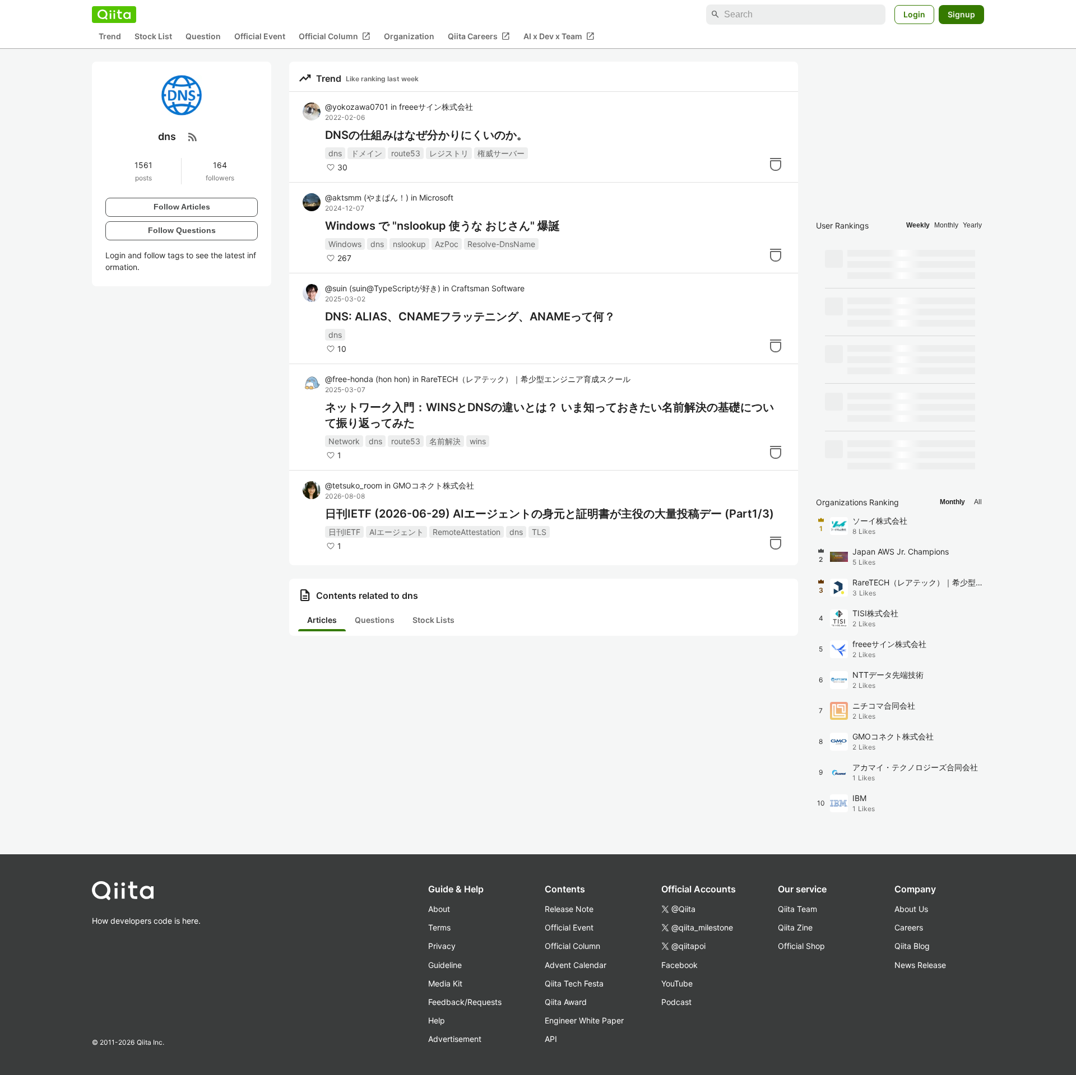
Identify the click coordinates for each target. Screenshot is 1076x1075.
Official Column (334, 36)
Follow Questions (182, 230)
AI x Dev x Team (559, 36)
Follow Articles (182, 206)
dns (335, 153)
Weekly (918, 225)
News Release (920, 965)
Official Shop (801, 946)
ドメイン (366, 153)
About (439, 909)
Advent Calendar (575, 965)
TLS (539, 532)
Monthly (946, 225)
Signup (961, 14)
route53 (405, 153)
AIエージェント (396, 532)
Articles (322, 620)
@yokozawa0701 (356, 106)
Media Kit (445, 983)
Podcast (676, 1002)
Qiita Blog (912, 946)
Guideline (445, 965)
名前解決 (445, 441)
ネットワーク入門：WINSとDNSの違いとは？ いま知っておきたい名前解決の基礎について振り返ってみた (549, 415)
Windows (344, 244)
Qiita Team (797, 909)
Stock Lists (433, 620)
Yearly (972, 225)
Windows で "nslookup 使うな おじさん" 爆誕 (442, 225)
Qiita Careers (479, 36)
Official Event (259, 36)
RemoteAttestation (466, 532)
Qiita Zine (795, 927)
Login (914, 14)
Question (203, 36)
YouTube (677, 983)
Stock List (153, 36)
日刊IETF (344, 532)
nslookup (409, 244)
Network (344, 441)
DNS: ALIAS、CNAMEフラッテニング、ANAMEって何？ (470, 316)
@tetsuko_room (353, 485)
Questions (375, 620)
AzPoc (446, 244)
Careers (908, 927)
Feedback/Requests (465, 1002)
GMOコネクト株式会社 (433, 485)
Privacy (442, 946)
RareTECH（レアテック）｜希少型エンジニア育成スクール (525, 379)
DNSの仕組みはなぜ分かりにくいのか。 (426, 135)
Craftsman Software (488, 288)
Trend (110, 36)
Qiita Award (566, 1002)
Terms (439, 927)
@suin (382, 288)
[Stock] (776, 164)
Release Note (569, 909)
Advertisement (454, 1039)
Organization (409, 36)
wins (478, 441)
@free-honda (367, 379)
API (551, 1039)
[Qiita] (114, 14)
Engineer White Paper (584, 1020)
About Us (911, 909)
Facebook (679, 965)
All (978, 502)
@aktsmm (367, 197)
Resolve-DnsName (501, 244)
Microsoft (436, 197)
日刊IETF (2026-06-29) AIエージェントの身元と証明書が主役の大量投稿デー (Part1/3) (549, 513)
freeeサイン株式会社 (436, 106)
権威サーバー (501, 153)
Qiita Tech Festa (574, 983)
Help (436, 1020)
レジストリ (449, 153)
